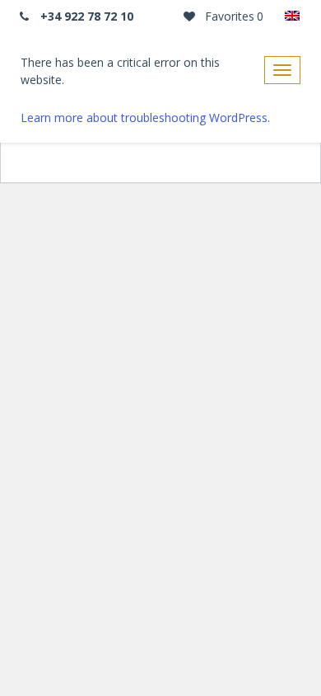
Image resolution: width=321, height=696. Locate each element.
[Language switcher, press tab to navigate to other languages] (292, 16)
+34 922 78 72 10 (85, 16)
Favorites (232, 16)
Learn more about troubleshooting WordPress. (145, 117)
